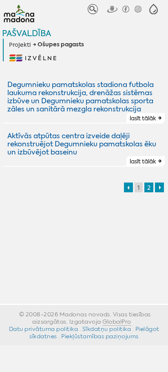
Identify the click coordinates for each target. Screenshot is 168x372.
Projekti (20, 44)
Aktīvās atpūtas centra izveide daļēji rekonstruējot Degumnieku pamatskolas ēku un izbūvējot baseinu (81, 144)
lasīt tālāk (143, 118)
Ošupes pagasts (61, 44)
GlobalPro (116, 321)
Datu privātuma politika (43, 329)
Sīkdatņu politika (106, 329)
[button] (153, 9)
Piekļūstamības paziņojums (100, 336)
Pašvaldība (26, 33)
